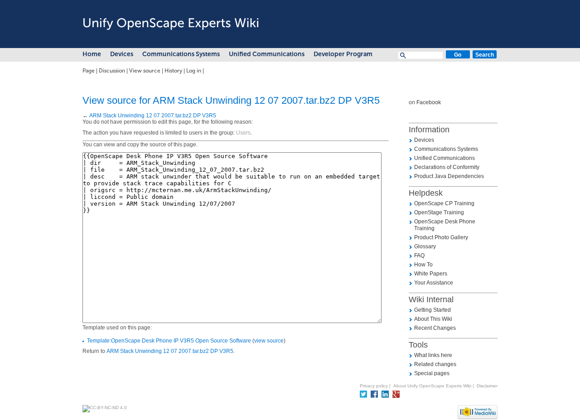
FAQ (419, 255)
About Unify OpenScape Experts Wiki (432, 385)
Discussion (112, 71)
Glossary (425, 246)
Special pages (432, 373)
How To (423, 264)
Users (243, 133)
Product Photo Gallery (441, 237)
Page (88, 71)
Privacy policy (374, 385)
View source (144, 71)
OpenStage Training (439, 212)
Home (91, 54)
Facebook (428, 102)
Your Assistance (433, 283)
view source (269, 341)
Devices (121, 54)
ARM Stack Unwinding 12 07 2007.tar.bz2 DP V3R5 (152, 115)
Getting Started (432, 310)
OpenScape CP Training (444, 203)
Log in (193, 71)
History (173, 71)
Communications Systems (181, 54)
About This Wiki (433, 319)
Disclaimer (487, 385)
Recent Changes (435, 328)
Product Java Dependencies (449, 176)
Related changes (435, 364)
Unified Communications (266, 54)
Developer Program (343, 54)
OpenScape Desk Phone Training (444, 225)
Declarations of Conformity (446, 167)
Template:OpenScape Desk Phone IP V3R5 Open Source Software (169, 341)
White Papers (430, 273)
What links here (433, 355)
